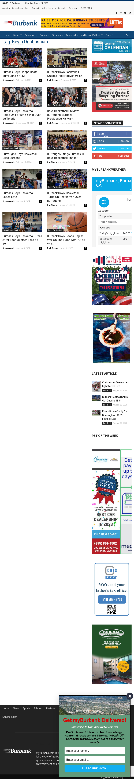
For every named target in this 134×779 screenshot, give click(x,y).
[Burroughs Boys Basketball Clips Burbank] (22, 140)
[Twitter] (125, 12)
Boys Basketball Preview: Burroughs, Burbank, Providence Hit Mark (63, 114)
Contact (35, 8)
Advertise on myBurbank (53, 8)
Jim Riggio (52, 162)
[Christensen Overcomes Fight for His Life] (96, 386)
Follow (125, 141)
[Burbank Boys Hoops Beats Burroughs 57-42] (22, 58)
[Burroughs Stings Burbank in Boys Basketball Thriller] (67, 140)
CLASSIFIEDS (86, 8)
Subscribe (123, 155)
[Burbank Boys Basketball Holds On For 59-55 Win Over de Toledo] (22, 97)
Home (7, 35)
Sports (43, 35)
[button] (127, 35)
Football (107, 390)
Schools (56, 35)
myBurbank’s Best (90, 35)
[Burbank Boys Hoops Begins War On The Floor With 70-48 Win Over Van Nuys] (67, 222)
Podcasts (9, 44)
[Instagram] (121, 12)
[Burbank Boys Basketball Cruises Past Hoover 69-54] (67, 58)
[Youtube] (130, 12)
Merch (20, 44)
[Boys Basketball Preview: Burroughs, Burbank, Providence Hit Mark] (67, 97)
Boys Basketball (10, 66)
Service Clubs (9, 716)
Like (106, 136)
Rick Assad (8, 80)
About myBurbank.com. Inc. (15, 8)
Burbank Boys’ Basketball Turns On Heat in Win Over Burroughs (64, 196)
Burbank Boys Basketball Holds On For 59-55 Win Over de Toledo (21, 114)
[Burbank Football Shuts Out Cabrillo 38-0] (96, 398)
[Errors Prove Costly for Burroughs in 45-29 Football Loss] (96, 412)
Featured (71, 35)
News (16, 35)
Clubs (108, 35)
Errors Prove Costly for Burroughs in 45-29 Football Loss (114, 415)
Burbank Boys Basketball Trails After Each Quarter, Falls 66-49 (22, 239)
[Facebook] (116, 12)
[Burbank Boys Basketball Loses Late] (22, 179)
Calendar (73, 8)
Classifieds (32, 44)
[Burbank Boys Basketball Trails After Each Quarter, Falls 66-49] (22, 222)
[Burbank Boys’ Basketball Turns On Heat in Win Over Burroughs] (67, 179)
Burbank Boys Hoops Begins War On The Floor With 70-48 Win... (66, 239)
